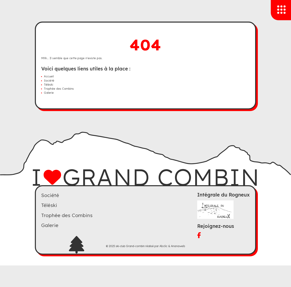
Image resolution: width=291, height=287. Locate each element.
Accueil (49, 76)
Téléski (48, 84)
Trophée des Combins (59, 88)
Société (49, 80)
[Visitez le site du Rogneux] (223, 209)
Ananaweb (178, 246)
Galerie (49, 92)
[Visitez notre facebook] (223, 235)
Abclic (163, 246)
